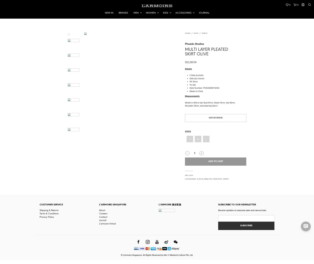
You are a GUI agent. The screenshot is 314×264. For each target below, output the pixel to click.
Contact (103, 217)
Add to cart (215, 161)
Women (151, 13)
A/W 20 (200, 179)
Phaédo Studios (194, 43)
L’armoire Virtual (107, 224)
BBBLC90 (208, 179)
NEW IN (109, 13)
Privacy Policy (47, 217)
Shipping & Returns (49, 210)
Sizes (188, 132)
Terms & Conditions (49, 214)
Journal (204, 13)
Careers (103, 214)
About (102, 210)
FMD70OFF (217, 179)
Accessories (183, 13)
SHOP (196, 33)
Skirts (204, 33)
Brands (123, 13)
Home (187, 33)
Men (136, 13)
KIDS (165, 13)
